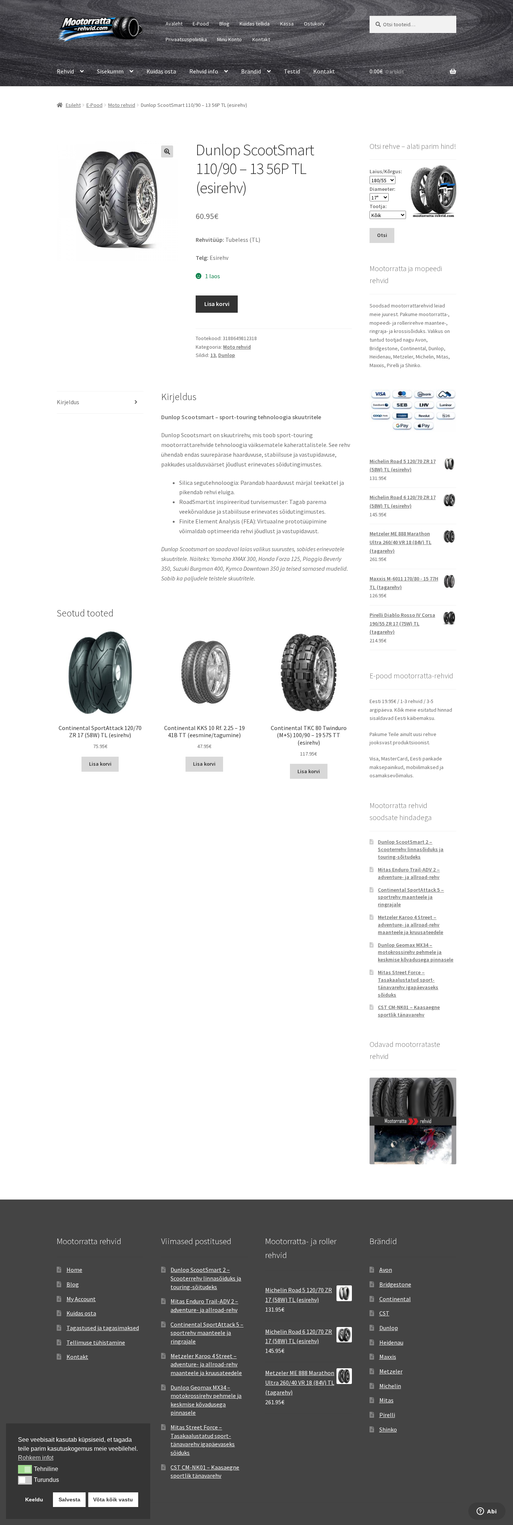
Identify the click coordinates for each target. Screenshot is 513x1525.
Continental (395, 1299)
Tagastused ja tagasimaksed (102, 1328)
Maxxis (387, 1356)
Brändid (251, 71)
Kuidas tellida (255, 23)
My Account (81, 1299)
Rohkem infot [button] (35, 1458)
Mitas (386, 1400)
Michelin (390, 1386)
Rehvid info (203, 71)
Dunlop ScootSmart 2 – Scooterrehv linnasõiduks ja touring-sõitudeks (411, 849)
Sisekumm (110, 71)
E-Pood (201, 23)
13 (213, 355)
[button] (167, 151)
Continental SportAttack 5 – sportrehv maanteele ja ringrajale (411, 897)
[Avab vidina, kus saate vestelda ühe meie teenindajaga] (486, 1512)
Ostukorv (314, 23)
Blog (224, 23)
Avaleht (174, 23)
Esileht (73, 105)
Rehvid (65, 71)
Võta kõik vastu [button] (113, 1500)
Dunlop (226, 355)
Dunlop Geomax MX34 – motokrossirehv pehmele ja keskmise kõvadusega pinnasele (415, 952)
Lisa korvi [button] (100, 763)
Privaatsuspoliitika (186, 39)
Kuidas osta (161, 71)
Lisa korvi (216, 303)
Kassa (287, 23)
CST (384, 1313)
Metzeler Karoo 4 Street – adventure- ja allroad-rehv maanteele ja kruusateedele (410, 925)
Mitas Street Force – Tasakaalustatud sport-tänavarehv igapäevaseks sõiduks (408, 983)
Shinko (388, 1429)
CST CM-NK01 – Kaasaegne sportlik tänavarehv (409, 1011)
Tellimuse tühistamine (95, 1342)
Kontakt (261, 39)
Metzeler (391, 1371)
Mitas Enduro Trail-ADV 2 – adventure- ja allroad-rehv (409, 873)
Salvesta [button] (69, 1500)
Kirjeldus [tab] (68, 402)
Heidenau (391, 1342)
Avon (385, 1269)
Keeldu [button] (34, 1500)
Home (74, 1269)
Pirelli (387, 1415)
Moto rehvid (121, 105)
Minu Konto (229, 39)
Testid (292, 71)
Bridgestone (395, 1284)
